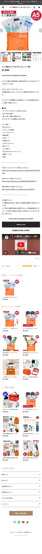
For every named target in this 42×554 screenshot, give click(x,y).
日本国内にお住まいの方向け (21, 230)
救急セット (5, 474)
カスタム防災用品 (7, 498)
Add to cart (21, 225)
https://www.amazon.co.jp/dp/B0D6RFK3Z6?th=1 (19, 181)
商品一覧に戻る (21, 513)
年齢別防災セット (7, 492)
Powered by (19, 535)
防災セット (5, 480)
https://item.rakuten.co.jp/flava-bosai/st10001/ (18, 189)
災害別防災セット (7, 486)
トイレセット (5, 504)
